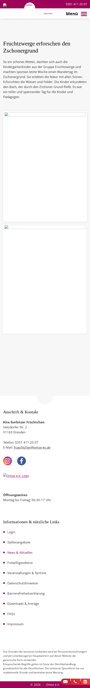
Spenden (48, 13)
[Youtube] (35, 461)
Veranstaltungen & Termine (26, 573)
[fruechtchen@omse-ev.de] (65, 682)
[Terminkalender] (85, 682)
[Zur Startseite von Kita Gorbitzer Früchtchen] (19, 14)
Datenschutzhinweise (22, 583)
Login (11, 532)
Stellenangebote (18, 542)
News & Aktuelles (19, 552)
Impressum (15, 624)
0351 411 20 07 (76, 4)
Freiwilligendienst (20, 563)
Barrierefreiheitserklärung (26, 593)
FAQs (11, 614)
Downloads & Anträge (23, 603)
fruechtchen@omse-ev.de (32, 447)
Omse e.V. (53, 685)
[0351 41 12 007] (75, 682)
